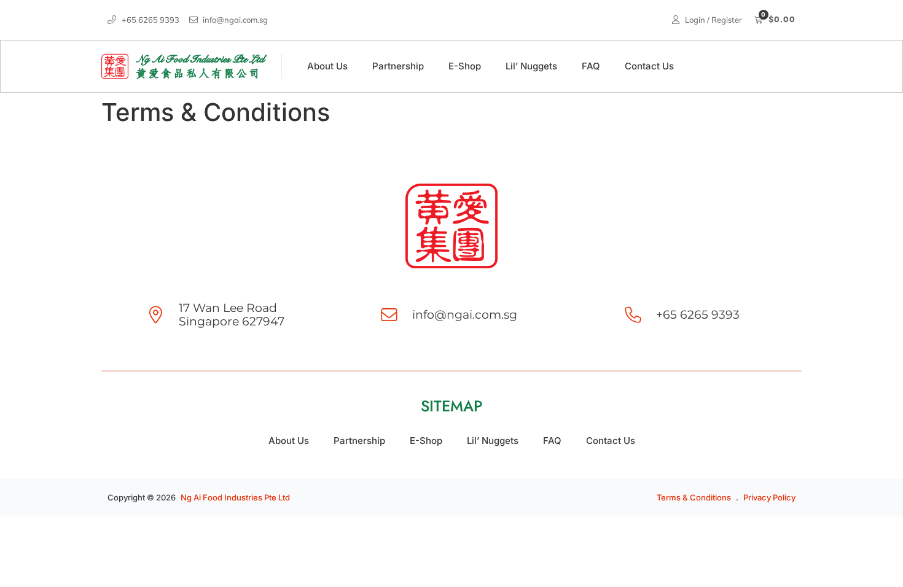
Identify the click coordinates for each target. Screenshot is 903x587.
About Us (327, 66)
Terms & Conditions (694, 497)
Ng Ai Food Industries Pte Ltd (235, 497)
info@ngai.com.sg (464, 315)
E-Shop (464, 66)
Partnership (398, 66)
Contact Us (649, 66)
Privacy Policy (769, 497)
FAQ (591, 66)
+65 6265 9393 (698, 315)
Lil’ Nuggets (531, 66)
